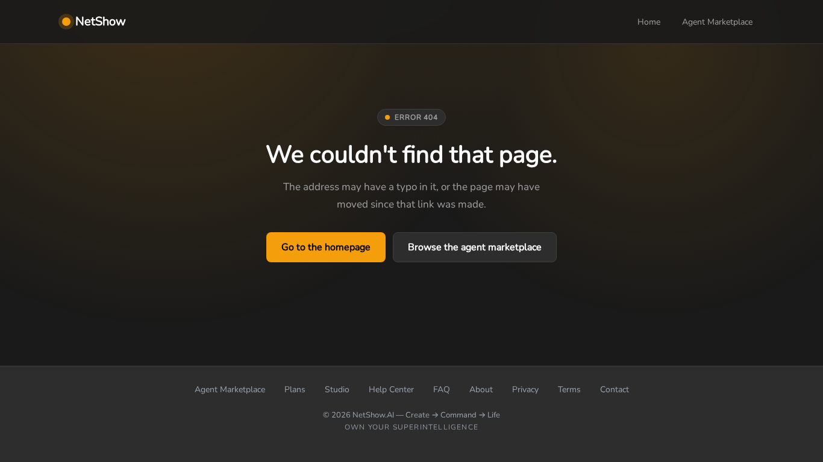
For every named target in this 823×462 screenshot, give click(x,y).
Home (648, 22)
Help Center (391, 389)
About (481, 389)
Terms (569, 389)
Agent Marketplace (717, 22)
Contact (614, 389)
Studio (337, 389)
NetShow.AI (373, 415)
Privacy (525, 389)
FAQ (441, 389)
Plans (294, 389)
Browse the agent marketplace (475, 247)
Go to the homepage (326, 247)
